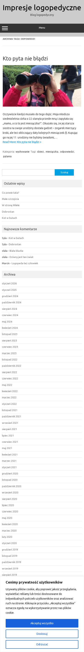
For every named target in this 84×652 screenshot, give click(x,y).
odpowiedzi (67, 151)
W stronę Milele (11, 205)
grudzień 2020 (10, 473)
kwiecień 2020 (10, 524)
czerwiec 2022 (10, 378)
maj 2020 (7, 517)
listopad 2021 (9, 410)
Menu (42, 27)
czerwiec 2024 (10, 315)
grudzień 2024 (10, 296)
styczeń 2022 (9, 403)
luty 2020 (7, 536)
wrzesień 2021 (10, 422)
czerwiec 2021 (10, 441)
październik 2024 (11, 302)
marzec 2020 (9, 530)
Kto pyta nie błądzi (25, 58)
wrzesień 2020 (10, 492)
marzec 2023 (9, 353)
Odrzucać (42, 644)
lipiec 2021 (8, 435)
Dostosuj (42, 633)
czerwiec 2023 (10, 346)
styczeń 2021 (9, 467)
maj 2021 (7, 448)
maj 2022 (7, 384)
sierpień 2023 (9, 340)
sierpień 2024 (9, 308)
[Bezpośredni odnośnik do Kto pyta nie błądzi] (42, 105)
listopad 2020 (9, 479)
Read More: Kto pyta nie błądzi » (22, 142)
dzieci (40, 151)
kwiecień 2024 (10, 327)
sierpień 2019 (9, 574)
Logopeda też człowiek (25, 263)
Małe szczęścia (10, 199)
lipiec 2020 (8, 505)
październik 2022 (11, 365)
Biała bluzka (16, 250)
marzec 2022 (9, 397)
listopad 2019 (9, 555)
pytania (7, 156)
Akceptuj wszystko (42, 623)
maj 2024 (7, 321)
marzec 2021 (9, 460)
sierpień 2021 (9, 429)
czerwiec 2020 (10, 511)
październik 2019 (11, 562)
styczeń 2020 (9, 543)
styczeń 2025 (9, 289)
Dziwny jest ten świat (21, 257)
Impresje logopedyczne (42, 7)
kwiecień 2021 (10, 454)
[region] (42, 614)
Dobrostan (8, 211)
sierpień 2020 (9, 499)
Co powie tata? (10, 192)
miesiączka (52, 151)
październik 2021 (11, 416)
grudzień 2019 (10, 549)
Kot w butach (9, 217)
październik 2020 (11, 486)
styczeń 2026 (9, 283)
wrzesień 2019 (10, 568)
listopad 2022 (9, 359)
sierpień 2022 (9, 372)
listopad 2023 (9, 334)
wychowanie (22, 151)
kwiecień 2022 (10, 391)
